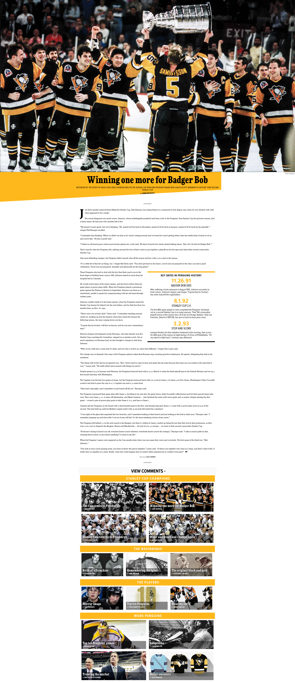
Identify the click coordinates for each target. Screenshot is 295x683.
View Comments (147, 471)
